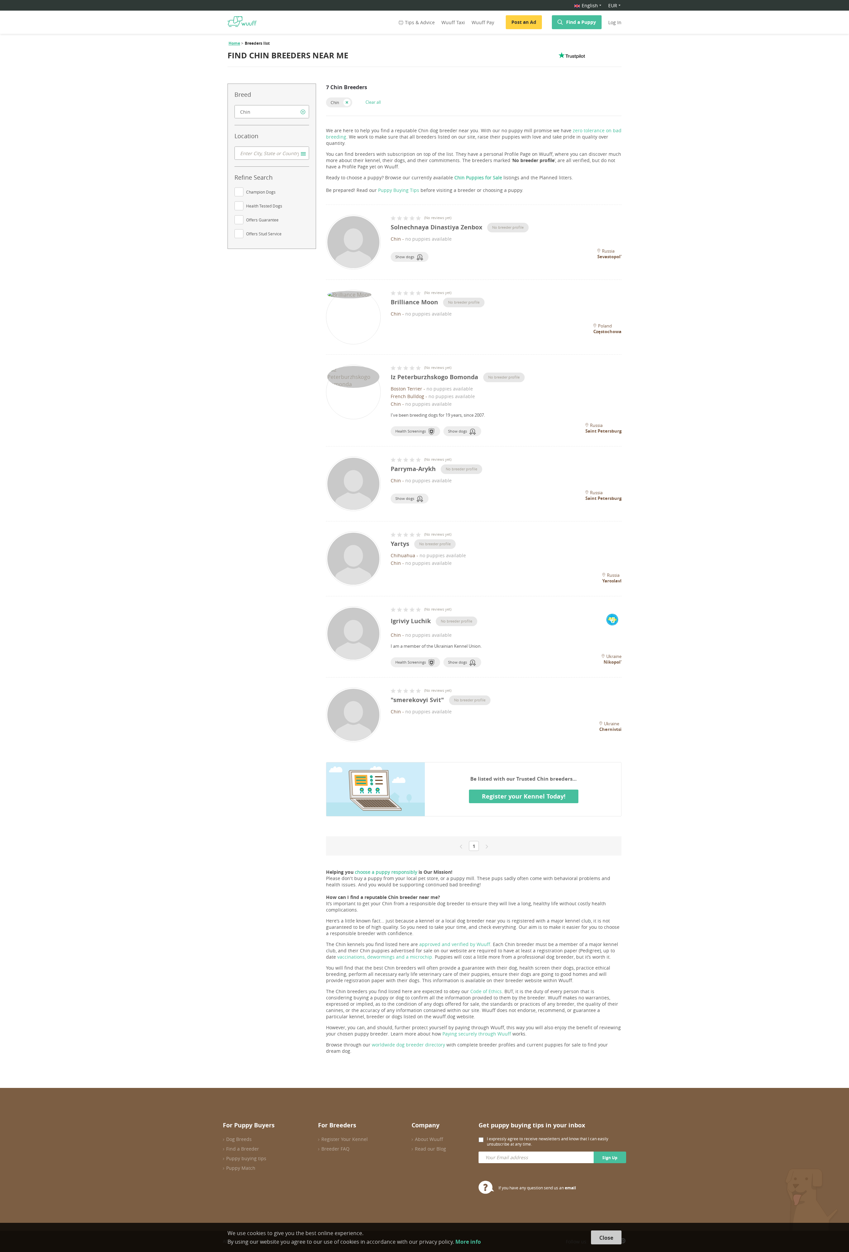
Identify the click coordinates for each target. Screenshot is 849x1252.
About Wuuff (429, 1139)
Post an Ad (523, 22)
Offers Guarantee (262, 219)
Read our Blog (430, 1149)
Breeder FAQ (335, 1149)
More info (468, 1241)
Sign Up (610, 1158)
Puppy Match (240, 1168)
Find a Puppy (581, 22)
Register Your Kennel (344, 1139)
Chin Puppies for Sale (478, 177)
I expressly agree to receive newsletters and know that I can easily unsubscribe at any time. (547, 1141)
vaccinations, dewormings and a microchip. (385, 957)
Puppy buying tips (246, 1158)
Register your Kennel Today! (523, 796)
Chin (335, 102)
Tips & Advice (420, 22)
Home (234, 43)
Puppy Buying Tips (398, 190)
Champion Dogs (261, 192)
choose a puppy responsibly (386, 872)
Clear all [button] (373, 102)
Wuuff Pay (483, 22)
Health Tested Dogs (264, 206)
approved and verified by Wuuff (454, 944)
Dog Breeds (239, 1139)
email (570, 1188)
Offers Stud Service (264, 233)
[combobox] (271, 111)
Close (606, 1237)
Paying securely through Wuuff (476, 1034)
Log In (614, 22)
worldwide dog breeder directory (408, 1045)
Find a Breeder (242, 1149)
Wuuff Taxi (453, 22)
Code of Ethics (486, 991)
